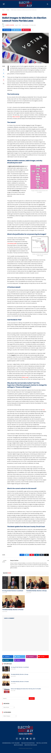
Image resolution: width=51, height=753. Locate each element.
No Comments (26, 25)
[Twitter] (3, 73)
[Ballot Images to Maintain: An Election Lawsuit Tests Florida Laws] (25, 48)
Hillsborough (25, 377)
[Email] (3, 83)
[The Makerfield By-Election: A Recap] (37, 582)
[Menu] (4, 4)
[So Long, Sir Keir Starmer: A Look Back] (13, 582)
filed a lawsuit (16, 117)
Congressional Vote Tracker (11, 743)
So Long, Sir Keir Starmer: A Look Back (12, 590)
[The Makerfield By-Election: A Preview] (13, 601)
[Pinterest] (3, 80)
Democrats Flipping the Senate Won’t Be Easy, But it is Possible (26, 688)
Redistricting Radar (31, 745)
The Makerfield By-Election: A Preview (12, 609)
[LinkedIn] (3, 76)
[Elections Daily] (25, 4)
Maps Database (18, 745)
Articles (4, 14)
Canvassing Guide (11, 243)
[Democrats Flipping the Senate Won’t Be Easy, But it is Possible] (6, 690)
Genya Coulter (10, 25)
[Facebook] (3, 70)
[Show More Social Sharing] (32, 30)
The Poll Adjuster (41, 743)
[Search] (47, 4)
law (44, 409)
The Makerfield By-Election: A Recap (36, 590)
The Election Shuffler (28, 743)
